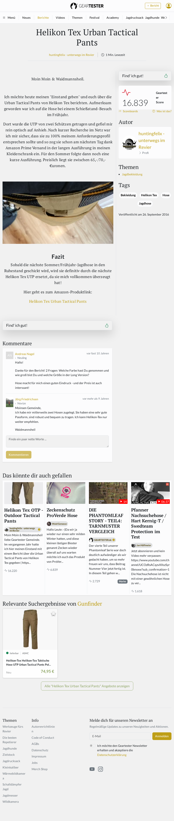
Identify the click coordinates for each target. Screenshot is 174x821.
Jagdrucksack (134, 17)
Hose (166, 195)
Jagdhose (145, 203)
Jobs (35, 762)
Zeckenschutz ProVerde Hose (62, 512)
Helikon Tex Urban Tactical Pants (58, 301)
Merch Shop (40, 769)
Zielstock (9, 754)
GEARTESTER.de (103, 539)
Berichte (43, 17)
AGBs (35, 744)
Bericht (154, 5)
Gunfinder (89, 603)
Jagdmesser (10, 795)
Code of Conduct (43, 737)
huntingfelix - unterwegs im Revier (71, 55)
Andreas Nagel (24, 354)
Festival (95, 17)
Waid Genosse (59, 523)
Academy (113, 17)
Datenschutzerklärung (111, 755)
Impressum (39, 756)
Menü (11, 17)
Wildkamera (11, 801)
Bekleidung (128, 195)
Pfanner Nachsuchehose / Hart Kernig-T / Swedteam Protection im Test (148, 523)
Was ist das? (163, 111)
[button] (168, 5)
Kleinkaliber (11, 767)
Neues (26, 17)
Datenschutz (40, 750)
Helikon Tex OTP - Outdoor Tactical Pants (23, 515)
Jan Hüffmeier (143, 545)
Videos (60, 17)
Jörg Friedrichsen (26, 399)
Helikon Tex (149, 195)
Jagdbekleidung (132, 174)
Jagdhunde (152, 17)
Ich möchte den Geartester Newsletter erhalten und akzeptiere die (122, 750)
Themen (77, 17)
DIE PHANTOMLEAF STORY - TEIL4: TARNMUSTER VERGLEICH (106, 520)
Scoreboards (130, 111)
